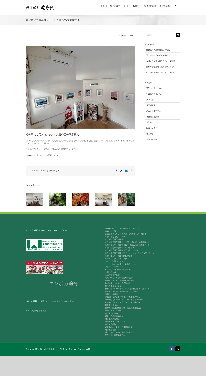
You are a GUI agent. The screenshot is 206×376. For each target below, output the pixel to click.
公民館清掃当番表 (112, 275)
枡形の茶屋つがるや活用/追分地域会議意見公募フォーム (128, 288)
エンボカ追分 (63, 283)
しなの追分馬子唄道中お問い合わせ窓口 (121, 250)
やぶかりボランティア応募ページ (118, 269)
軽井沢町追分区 (111, 305)
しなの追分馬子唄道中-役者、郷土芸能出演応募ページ (127, 245)
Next (132, 35)
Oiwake (30, 155)
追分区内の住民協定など (115, 316)
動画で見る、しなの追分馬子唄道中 (119, 280)
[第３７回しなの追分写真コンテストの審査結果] (80, 194)
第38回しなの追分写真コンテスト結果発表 (122, 297)
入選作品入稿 (110, 272)
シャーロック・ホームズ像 (116, 258)
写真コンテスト (54, 155)
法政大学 (150, 99)
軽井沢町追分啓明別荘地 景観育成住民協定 (123, 308)
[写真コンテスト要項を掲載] (126, 194)
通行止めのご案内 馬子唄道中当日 (119, 332)
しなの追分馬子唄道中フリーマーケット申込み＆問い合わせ (129, 253)
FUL (89, 349)
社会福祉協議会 (152, 117)
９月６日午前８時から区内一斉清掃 (160, 61)
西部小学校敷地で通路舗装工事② (160, 72)
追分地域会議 (151, 139)
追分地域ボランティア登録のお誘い (119, 327)
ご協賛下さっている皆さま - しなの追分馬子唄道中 (125, 234)
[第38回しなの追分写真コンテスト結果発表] (57, 194)
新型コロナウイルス (154, 88)
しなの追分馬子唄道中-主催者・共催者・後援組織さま (127, 242)
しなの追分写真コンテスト (116, 237)
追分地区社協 (110, 324)
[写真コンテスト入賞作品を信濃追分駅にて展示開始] (34, 194)
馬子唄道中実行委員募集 (115, 335)
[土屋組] (44, 262)
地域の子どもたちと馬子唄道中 (118, 283)
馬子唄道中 (150, 105)
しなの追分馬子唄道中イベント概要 (119, 247)
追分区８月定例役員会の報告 (158, 50)
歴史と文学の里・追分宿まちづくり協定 (121, 291)
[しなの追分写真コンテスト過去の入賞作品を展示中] (103, 194)
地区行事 (150, 133)
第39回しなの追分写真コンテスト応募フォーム (124, 299)
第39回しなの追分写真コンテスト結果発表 (122, 302)
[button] (176, 6)
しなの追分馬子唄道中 (114, 239)
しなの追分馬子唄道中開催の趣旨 (118, 256)
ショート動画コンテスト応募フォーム (120, 264)
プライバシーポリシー (114, 267)
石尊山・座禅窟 (111, 294)
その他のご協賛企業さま (36, 311)
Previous (124, 35)
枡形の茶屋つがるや (154, 94)
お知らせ (150, 122)
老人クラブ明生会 (153, 111)
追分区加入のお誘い (113, 319)
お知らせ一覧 (110, 231)
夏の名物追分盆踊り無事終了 (158, 55)
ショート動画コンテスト (115, 261)
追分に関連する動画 (113, 310)
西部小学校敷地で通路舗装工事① (160, 67)
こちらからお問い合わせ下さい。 (63, 301)
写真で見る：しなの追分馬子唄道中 (119, 277)
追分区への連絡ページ (114, 313)
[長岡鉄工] (44, 240)
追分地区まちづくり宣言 (115, 321)
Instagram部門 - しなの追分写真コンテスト (122, 228)
